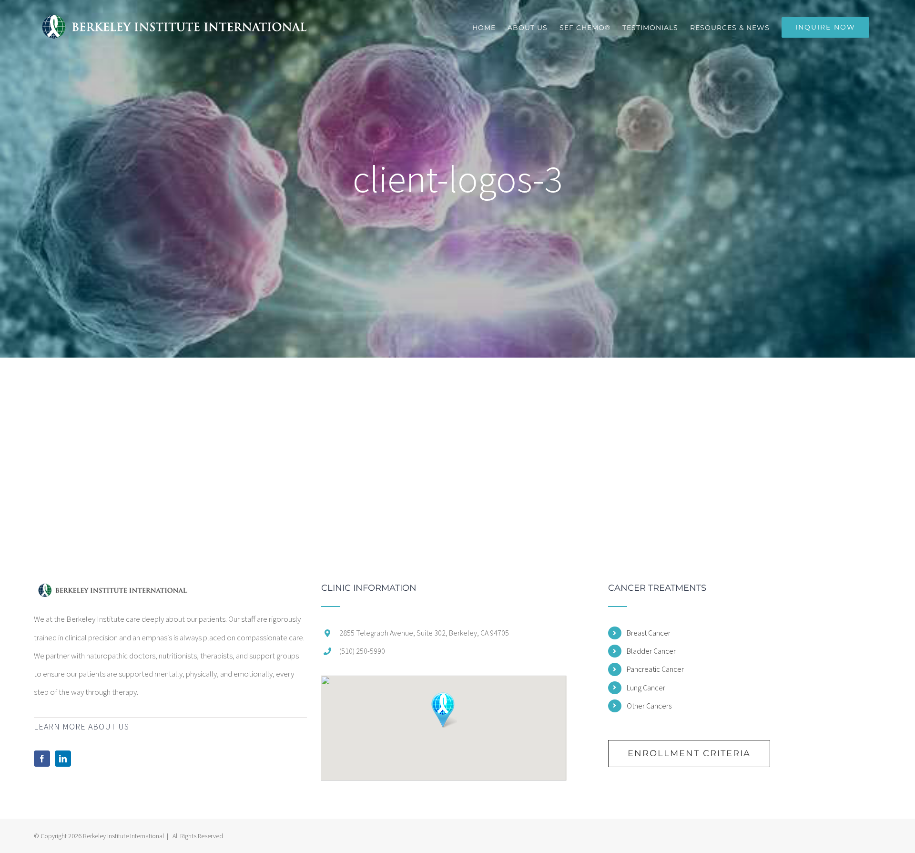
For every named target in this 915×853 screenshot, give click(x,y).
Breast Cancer (649, 632)
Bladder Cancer (651, 651)
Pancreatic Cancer (655, 669)
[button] (443, 710)
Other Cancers (649, 705)
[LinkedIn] (63, 758)
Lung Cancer (646, 687)
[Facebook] (42, 758)
